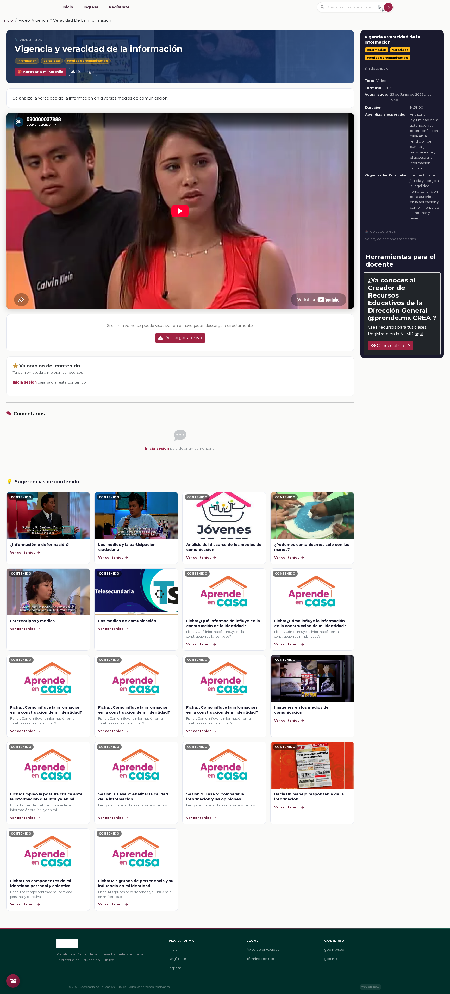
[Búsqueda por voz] (379, 7)
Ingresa (91, 7)
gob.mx (330, 959)
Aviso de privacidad (263, 950)
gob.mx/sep (334, 950)
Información (27, 61)
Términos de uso (260, 959)
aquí (419, 333)
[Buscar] (388, 7)
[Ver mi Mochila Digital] (13, 981)
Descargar (85, 71)
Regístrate (119, 7)
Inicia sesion (25, 382)
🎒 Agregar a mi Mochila (40, 72)
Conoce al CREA (393, 345)
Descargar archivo (183, 337)
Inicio (68, 7)
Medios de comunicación (87, 61)
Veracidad (51, 61)
